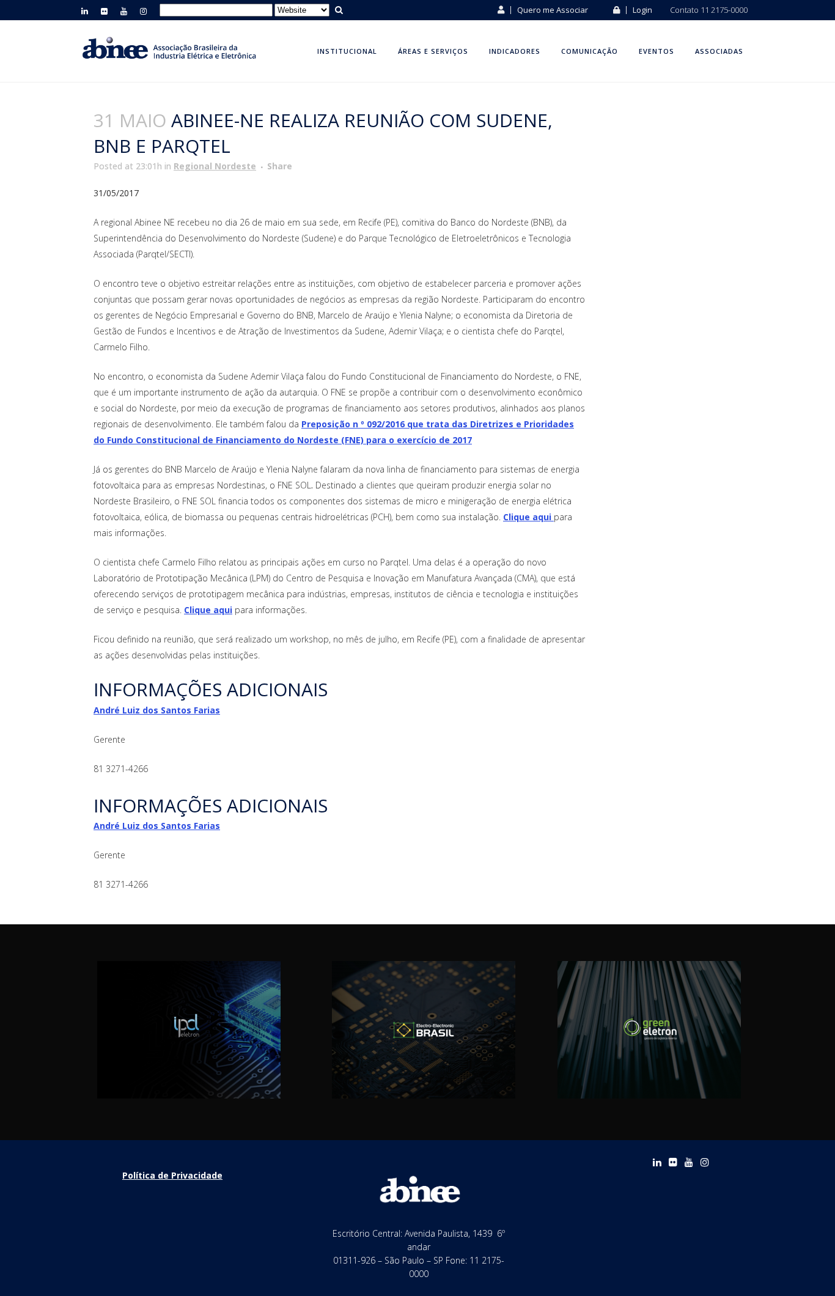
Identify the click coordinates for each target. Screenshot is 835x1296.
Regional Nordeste (215, 166)
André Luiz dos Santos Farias (157, 710)
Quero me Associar (551, 9)
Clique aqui (528, 517)
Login (641, 9)
